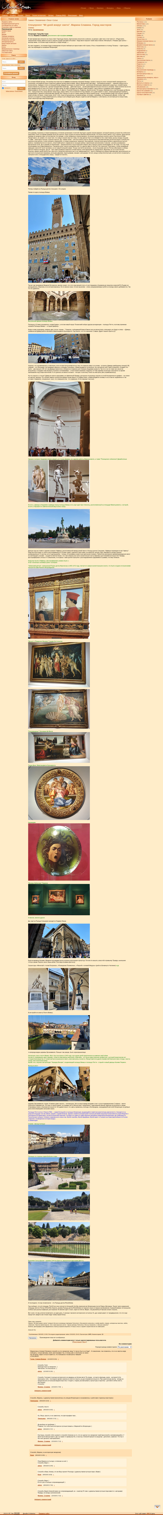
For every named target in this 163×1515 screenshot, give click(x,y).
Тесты (139, 81)
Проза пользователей (144, 92)
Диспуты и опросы (143, 83)
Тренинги (140, 75)
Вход (21, 88)
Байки (139, 35)
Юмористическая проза (145, 41)
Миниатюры (141, 24)
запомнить (7, 88)
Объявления (141, 87)
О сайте (13, 15)
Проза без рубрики (143, 91)
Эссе (138, 29)
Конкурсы (140, 72)
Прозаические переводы (145, 70)
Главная (5, 15)
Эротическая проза (143, 60)
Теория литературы (39, 15)
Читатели (32, 1338)
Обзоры (139, 26)
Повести (140, 64)
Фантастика (141, 54)
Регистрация (72, 15)
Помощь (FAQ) (61, 15)
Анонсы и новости (143, 85)
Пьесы (139, 68)
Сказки (139, 33)
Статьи (139, 27)
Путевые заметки (143, 94)
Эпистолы (140, 47)
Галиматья (140, 62)
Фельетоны (141, 39)
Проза (28, 15)
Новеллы (140, 49)
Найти (21, 62)
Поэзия (20, 15)
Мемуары (140, 43)
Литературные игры (143, 74)
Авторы (50, 15)
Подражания (141, 51)
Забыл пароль (10, 91)
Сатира (139, 37)
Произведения (40, 20)
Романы (139, 66)
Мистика (140, 56)
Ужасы (139, 58)
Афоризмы (140, 52)
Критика (139, 31)
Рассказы (140, 22)
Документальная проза (145, 45)
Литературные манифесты (146, 89)
